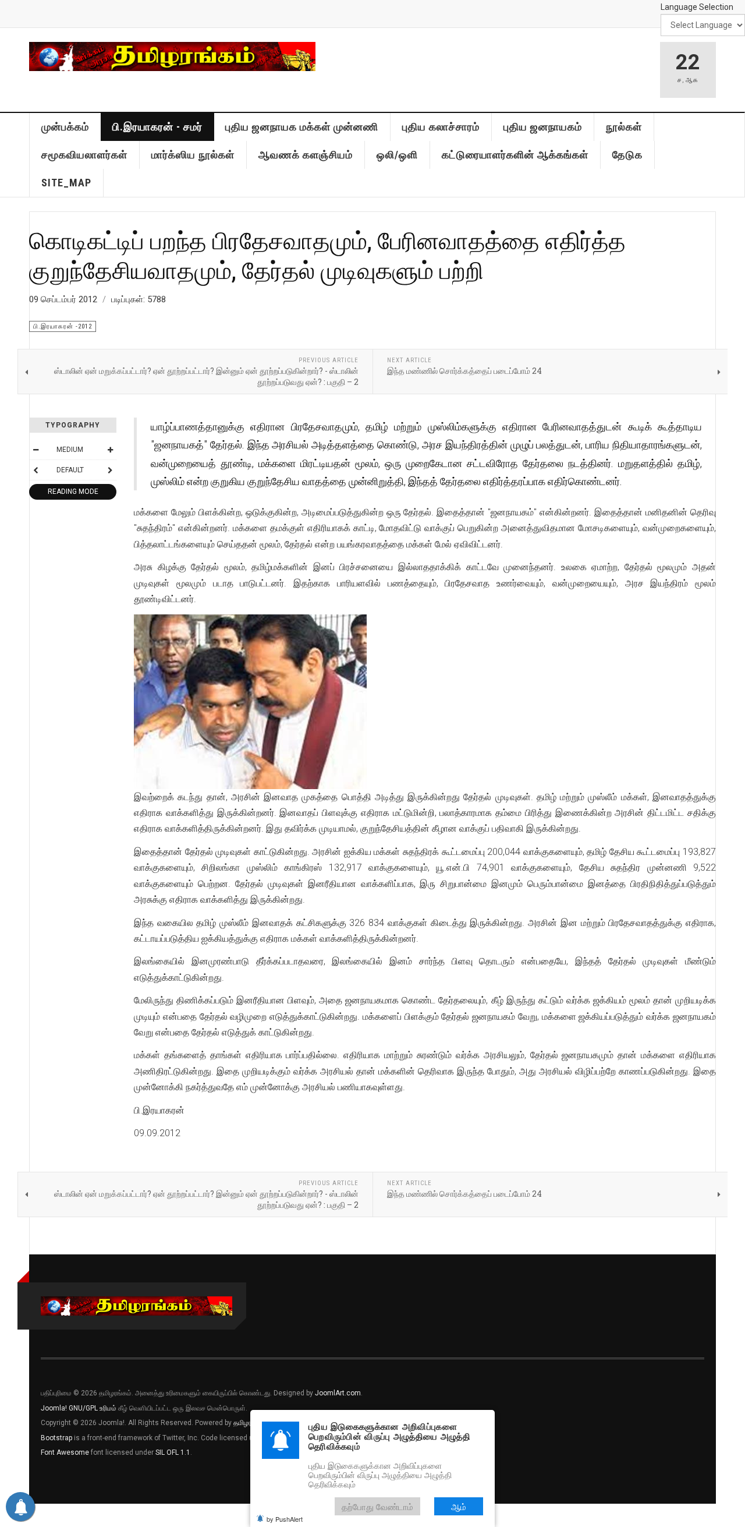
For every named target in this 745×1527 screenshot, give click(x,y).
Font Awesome (65, 1452)
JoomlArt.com (338, 1393)
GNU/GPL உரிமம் (92, 1408)
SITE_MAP (66, 182)
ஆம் (458, 1506)
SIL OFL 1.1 (172, 1452)
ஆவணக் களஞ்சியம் (305, 155)
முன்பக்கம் (65, 127)
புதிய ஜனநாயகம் (542, 127)
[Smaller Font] (35, 449)
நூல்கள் (624, 127)
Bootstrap (56, 1438)
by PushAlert (285, 1519)
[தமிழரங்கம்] (172, 56)
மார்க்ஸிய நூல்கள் (193, 155)
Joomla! (54, 1408)
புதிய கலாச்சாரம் (441, 127)
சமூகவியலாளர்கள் (84, 155)
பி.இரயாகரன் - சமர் (157, 127)
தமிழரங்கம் (249, 1423)
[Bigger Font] (110, 449)
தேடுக (627, 155)
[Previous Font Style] (35, 470)
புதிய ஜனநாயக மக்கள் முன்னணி (301, 127)
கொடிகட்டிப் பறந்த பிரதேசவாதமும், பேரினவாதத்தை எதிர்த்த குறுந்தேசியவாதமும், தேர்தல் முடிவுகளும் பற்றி (327, 254)
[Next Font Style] (110, 470)
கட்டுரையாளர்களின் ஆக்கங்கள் (515, 155)
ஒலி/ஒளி (397, 155)
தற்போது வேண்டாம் (377, 1506)
